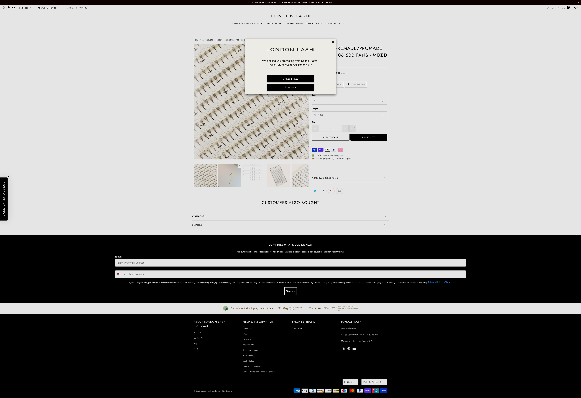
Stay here (290, 87)
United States (290, 78)
